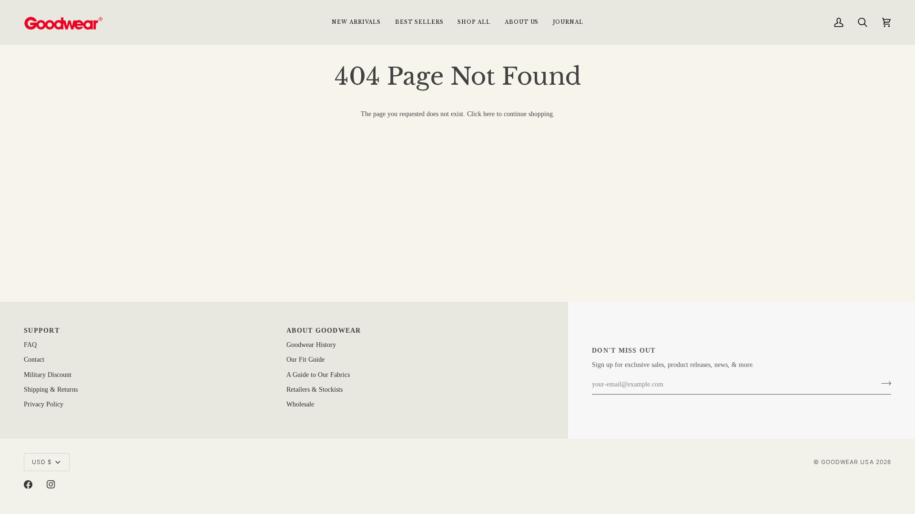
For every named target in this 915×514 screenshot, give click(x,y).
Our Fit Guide (305, 359)
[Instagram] (51, 484)
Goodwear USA (847, 461)
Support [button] (42, 330)
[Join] (883, 383)
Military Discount (47, 374)
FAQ (30, 344)
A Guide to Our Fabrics (318, 374)
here (489, 114)
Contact (34, 359)
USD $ (42, 461)
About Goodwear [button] (323, 330)
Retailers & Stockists (314, 389)
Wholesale (300, 404)
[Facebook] (28, 484)
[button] (473, 22)
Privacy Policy (43, 404)
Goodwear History (311, 344)
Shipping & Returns (51, 389)
